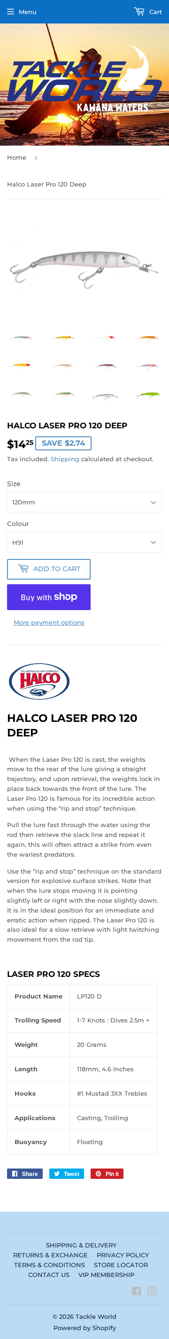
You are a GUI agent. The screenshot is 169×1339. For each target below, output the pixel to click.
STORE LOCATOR (121, 1265)
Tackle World (96, 1316)
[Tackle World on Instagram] (152, 1292)
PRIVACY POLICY (123, 1255)
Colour (18, 523)
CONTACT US (48, 1274)
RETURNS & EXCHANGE (50, 1255)
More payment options (49, 622)
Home (16, 157)
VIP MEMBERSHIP (106, 1274)
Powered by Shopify (85, 1327)
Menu (28, 11)
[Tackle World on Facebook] (136, 1292)
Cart (154, 11)
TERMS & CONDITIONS (49, 1265)
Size (14, 484)
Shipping (65, 459)
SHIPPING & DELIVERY (81, 1245)
